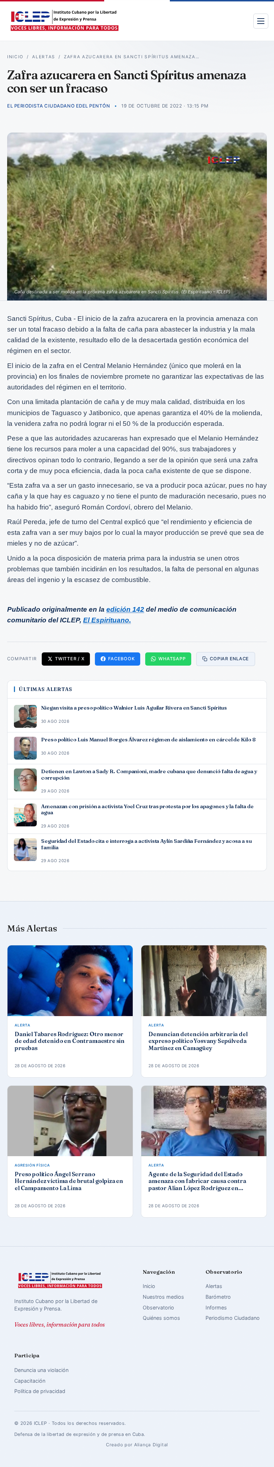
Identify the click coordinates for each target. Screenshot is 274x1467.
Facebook (121, 658)
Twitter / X (69, 658)
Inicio (15, 56)
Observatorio (158, 1307)
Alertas (43, 56)
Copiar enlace (229, 658)
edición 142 (125, 609)
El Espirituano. (107, 620)
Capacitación (29, 1381)
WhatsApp (172, 658)
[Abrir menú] (260, 21)
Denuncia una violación (41, 1370)
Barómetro (218, 1297)
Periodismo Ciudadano (233, 1318)
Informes (216, 1307)
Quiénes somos (161, 1318)
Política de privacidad (39, 1391)
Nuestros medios (163, 1297)
